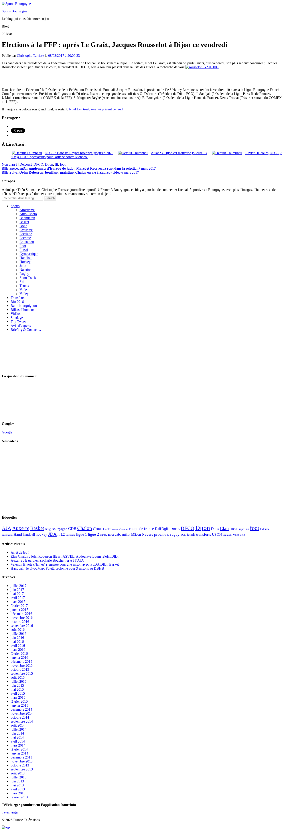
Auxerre (20, 528)
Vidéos (15, 314)
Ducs (215, 529)
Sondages (17, 317)
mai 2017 (17, 594)
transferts (203, 534)
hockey (41, 534)
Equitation (27, 242)
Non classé (9, 164)
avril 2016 (18, 645)
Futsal (24, 250)
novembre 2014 (22, 713)
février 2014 (19, 749)
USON (217, 534)
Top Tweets (19, 321)
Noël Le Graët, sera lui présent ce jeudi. (96, 109)
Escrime (25, 238)
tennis (191, 534)
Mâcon (136, 534)
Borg (48, 529)
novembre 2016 (22, 617)
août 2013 (18, 773)
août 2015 (18, 677)
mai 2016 (17, 641)
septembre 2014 (22, 721)
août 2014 (18, 725)
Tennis (24, 286)
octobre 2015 (20, 669)
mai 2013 (17, 785)
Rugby (24, 274)
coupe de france (141, 529)
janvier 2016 (19, 657)
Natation (26, 270)
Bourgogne (59, 529)
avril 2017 (18, 598)
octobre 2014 (20, 717)
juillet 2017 (18, 586)
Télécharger (10, 812)
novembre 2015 (22, 665)
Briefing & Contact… (26, 329)
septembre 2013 (22, 769)
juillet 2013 (18, 777)
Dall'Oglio (162, 529)
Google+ (8, 432)
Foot (23, 246)
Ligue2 (103, 534)
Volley (24, 294)
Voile (23, 290)
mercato (114, 534)
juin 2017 (17, 590)
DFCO (38, 164)
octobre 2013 (20, 765)
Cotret (108, 529)
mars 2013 (18, 793)
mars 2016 (18, 649)
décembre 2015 (21, 661)
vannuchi (227, 534)
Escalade (26, 234)
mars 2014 (18, 745)
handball (29, 534)
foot (62, 164)
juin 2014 (17, 733)
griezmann (7, 534)
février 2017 (19, 606)
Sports (15, 206)
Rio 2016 (17, 302)
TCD (183, 534)
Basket (24, 222)
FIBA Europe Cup (239, 529)
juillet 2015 (18, 681)
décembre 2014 (21, 709)
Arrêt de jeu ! (20, 552)
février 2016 (19, 653)
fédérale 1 (266, 529)
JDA (52, 534)
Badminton (27, 218)
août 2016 (18, 629)
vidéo (236, 534)
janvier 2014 (19, 753)
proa (158, 534)
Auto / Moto (28, 214)
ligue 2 (93, 534)
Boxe (23, 226)
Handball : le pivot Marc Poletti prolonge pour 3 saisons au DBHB (57, 568)
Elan (224, 528)
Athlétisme (27, 210)
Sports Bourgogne (14, 11)
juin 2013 (17, 781)
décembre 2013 (21, 757)
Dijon (49, 164)
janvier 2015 (19, 705)
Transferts (17, 298)
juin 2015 (17, 685)
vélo (242, 534)
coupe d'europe (120, 529)
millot (126, 534)
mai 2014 (17, 737)
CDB (72, 528)
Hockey (25, 262)
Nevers (147, 534)
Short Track (28, 278)
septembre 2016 (22, 625)
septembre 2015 (22, 673)
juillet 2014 (18, 729)
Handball (26, 258)
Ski (22, 282)
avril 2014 (18, 741)
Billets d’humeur (22, 310)
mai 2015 (17, 689)
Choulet (98, 529)
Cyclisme (26, 230)
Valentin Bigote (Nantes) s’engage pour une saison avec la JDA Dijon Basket (65, 564)
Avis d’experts (21, 325)
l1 (58, 534)
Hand (18, 534)
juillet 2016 (18, 633)
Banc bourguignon (24, 306)
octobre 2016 (20, 621)
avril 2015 (18, 693)
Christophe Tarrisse (30, 55)
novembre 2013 (22, 761)
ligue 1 (81, 534)
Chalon (84, 528)
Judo (23, 266)
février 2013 (19, 797)
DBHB (175, 529)
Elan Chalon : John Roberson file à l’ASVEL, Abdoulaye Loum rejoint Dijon (65, 556)
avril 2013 (18, 789)
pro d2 (165, 535)
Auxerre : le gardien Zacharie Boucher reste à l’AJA (47, 560)
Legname (70, 534)
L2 (63, 534)
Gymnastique (29, 254)
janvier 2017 (19, 610)
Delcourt (26, 164)
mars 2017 (18, 602)
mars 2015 (18, 697)
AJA (6, 528)
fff (56, 164)
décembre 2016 (21, 613)
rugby (174, 534)
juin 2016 (17, 637)
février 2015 (19, 701)
